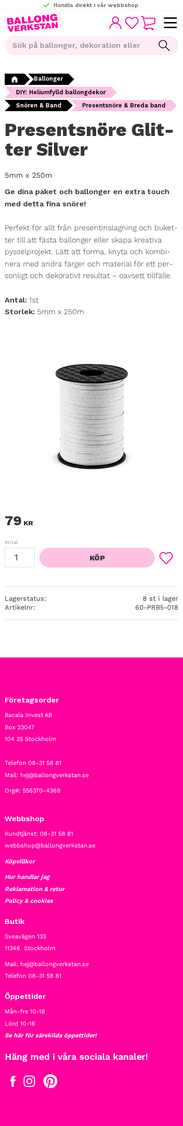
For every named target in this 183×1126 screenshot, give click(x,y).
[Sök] (164, 45)
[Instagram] (29, 1083)
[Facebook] (13, 1083)
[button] (170, 23)
